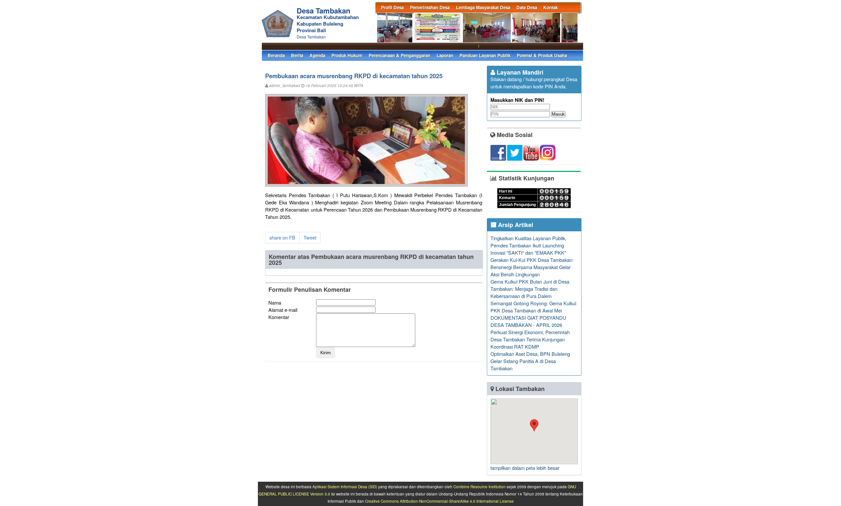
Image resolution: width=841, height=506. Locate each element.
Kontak (550, 7)
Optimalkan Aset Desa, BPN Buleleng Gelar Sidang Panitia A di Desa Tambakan (530, 361)
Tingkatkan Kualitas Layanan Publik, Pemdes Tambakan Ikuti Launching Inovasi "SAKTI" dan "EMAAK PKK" (528, 245)
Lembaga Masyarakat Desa (483, 7)
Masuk (558, 114)
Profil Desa (392, 7)
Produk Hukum (346, 55)
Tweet (310, 237)
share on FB (282, 237)
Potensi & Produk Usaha (542, 55)
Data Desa (526, 7)
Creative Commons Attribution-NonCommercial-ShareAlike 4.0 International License (439, 501)
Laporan (445, 55)
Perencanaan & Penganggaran (399, 55)
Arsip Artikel (514, 224)
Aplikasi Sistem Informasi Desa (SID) (344, 486)
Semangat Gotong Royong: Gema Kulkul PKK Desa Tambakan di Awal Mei (533, 307)
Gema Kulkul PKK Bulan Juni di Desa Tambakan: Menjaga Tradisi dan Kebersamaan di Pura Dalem (529, 288)
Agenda (317, 55)
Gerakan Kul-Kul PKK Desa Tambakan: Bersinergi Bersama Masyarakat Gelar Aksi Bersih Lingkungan (532, 267)
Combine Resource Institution (479, 486)
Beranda (276, 55)
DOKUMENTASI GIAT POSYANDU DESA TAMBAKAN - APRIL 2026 (528, 321)
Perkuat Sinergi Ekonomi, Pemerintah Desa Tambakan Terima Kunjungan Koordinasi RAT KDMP (530, 339)
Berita (297, 55)
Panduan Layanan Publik (485, 55)
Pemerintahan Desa (430, 7)
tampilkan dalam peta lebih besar (524, 467)
